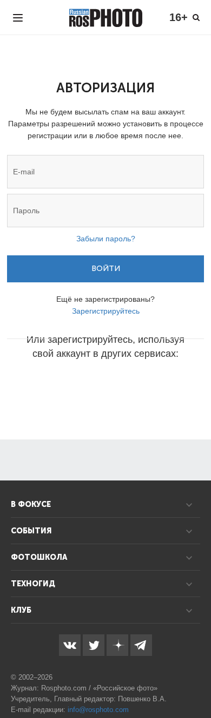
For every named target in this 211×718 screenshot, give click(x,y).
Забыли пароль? (105, 238)
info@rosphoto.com (98, 710)
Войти (105, 269)
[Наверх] (197, 682)
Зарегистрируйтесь (106, 311)
